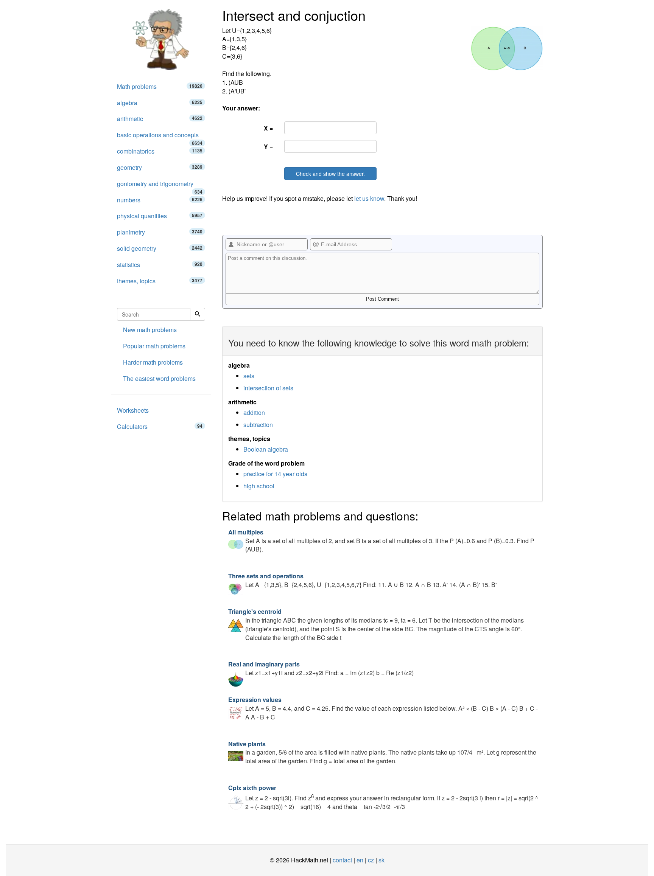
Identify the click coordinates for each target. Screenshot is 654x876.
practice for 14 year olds (275, 473)
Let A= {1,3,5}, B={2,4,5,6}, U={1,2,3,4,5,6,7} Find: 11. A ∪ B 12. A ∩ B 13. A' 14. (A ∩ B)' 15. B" (363, 580)
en (360, 860)
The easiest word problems (159, 378)
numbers (159, 200)
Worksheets (133, 410)
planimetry (159, 232)
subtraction (258, 424)
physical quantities (159, 215)
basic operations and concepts (159, 136)
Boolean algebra (265, 449)
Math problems (159, 86)
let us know (369, 198)
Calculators (159, 426)
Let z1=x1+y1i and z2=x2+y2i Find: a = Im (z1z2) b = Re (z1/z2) (321, 668)
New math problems (150, 329)
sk (381, 860)
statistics (159, 264)
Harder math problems (153, 362)
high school (258, 485)
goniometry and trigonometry (159, 185)
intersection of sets (268, 388)
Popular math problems (154, 346)
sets (248, 375)
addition (254, 412)
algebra (159, 102)
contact (342, 860)
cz (371, 860)
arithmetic (159, 118)
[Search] (197, 314)
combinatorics (159, 151)
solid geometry (159, 248)
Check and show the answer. (330, 173)
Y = (268, 146)
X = (268, 128)
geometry (159, 167)
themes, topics (159, 280)
